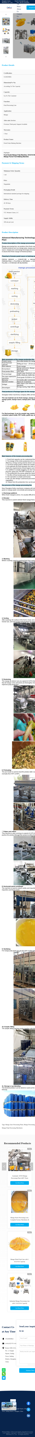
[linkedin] (28, 1415)
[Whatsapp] (6, 1371)
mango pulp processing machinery (12, 1128)
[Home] (9, 7)
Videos (19, 1)
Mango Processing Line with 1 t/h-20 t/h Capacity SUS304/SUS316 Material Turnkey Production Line (19, 1262)
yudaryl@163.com (10, 1343)
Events (19, 19)
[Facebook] (28, 1403)
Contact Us (19, 15)
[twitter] (28, 1409)
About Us (19, 10)
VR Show (19, 5)
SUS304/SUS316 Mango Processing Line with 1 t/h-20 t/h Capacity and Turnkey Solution (19, 1178)
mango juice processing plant (14, 1124)
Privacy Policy (6, 1431)
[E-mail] (6, 1379)
